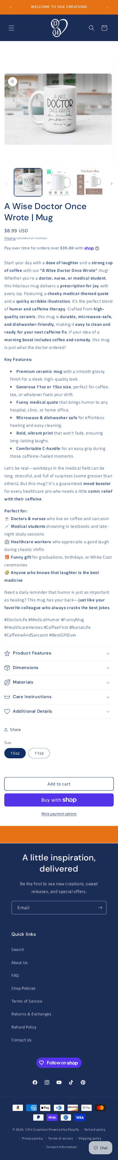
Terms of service (60, 1138)
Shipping (10, 238)
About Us (19, 962)
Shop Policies (23, 988)
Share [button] (15, 729)
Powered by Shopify (64, 1129)
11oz (39, 753)
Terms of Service (26, 1001)
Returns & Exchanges (31, 1014)
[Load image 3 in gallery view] (59, 182)
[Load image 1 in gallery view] (28, 182)
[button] (11, 28)
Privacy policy (32, 1138)
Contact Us (21, 1040)
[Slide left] (6, 183)
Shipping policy (89, 1138)
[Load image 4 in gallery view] (90, 182)
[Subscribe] (100, 907)
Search (17, 949)
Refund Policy (24, 1027)
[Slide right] (111, 183)
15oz (15, 753)
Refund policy (94, 1129)
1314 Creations (36, 1129)
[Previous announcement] (10, 7)
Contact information (61, 1147)
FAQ (15, 975)
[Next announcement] (107, 7)
